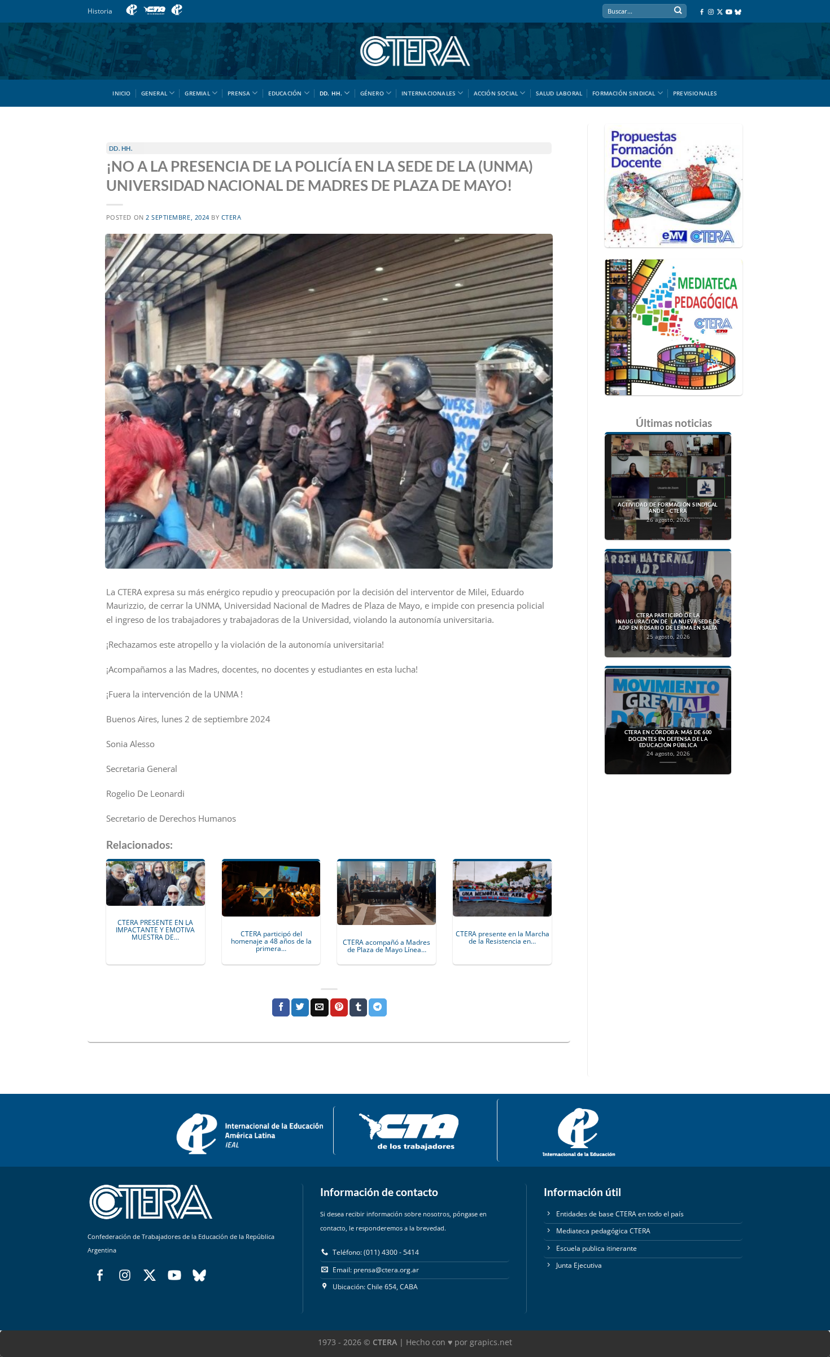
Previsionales (695, 93)
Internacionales (428, 93)
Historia (100, 11)
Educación (285, 93)
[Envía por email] (319, 1007)
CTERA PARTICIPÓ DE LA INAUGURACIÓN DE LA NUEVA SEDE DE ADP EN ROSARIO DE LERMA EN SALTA (667, 622)
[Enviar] (678, 11)
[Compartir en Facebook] (281, 1007)
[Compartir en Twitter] (300, 1007)
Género (372, 93)
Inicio (121, 93)
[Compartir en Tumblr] (358, 1007)
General (154, 93)
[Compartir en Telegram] (377, 1007)
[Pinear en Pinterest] (339, 1007)
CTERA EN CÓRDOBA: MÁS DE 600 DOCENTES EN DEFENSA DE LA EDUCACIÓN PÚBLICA (668, 739)
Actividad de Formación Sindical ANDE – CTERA (668, 508)
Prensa (239, 93)
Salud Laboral (559, 93)
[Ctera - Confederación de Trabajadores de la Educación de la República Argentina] (415, 51)
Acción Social (496, 93)
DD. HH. (331, 93)
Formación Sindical (624, 93)
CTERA (231, 217)
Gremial (197, 93)
